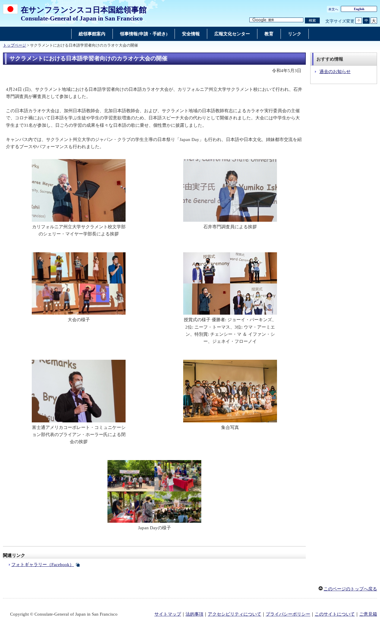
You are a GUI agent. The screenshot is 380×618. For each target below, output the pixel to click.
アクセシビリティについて (234, 614)
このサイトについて (335, 614)
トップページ (14, 45)
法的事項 (194, 614)
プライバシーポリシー (288, 614)
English (359, 9)
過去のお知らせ (335, 71)
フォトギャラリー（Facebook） (42, 564)
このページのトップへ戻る (350, 589)
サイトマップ (167, 614)
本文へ (333, 9)
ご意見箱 (368, 614)
